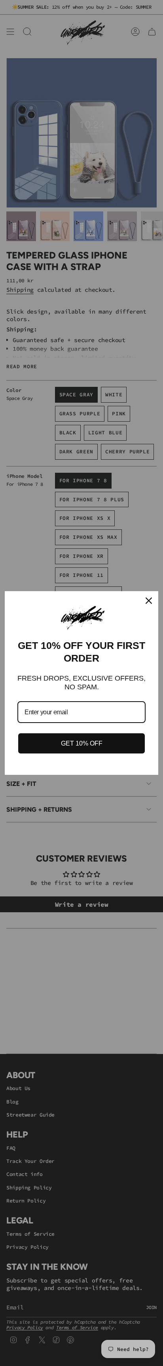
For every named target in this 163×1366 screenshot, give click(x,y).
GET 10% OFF (81, 743)
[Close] (148, 600)
